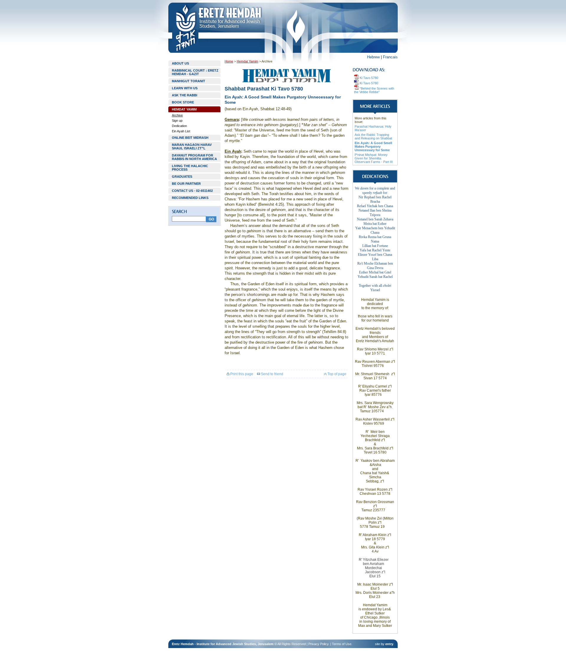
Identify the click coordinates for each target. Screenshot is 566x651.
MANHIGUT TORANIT (188, 81)
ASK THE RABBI (184, 95)
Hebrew (373, 57)
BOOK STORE (183, 102)
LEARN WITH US (185, 88)
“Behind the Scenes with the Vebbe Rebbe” (374, 90)
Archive (177, 115)
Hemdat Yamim (247, 61)
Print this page (241, 374)
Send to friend (271, 374)
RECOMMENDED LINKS (190, 198)
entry (389, 644)
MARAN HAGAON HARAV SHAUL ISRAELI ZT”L (192, 146)
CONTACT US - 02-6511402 (192, 190)
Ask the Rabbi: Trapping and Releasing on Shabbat (373, 136)
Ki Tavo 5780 (368, 78)
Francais (390, 57)
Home (229, 61)
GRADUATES (182, 176)
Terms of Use (341, 644)
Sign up (177, 120)
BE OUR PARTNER (186, 183)
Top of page (336, 374)
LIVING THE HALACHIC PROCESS (190, 167)
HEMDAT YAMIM (184, 109)
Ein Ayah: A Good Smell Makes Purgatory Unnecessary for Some (373, 146)
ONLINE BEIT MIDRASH (190, 137)
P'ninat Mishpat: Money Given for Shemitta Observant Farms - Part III (374, 158)
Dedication (179, 126)
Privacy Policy (318, 644)
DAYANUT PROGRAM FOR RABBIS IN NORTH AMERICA (194, 157)
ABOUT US (180, 63)
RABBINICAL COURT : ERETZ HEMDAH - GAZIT (195, 72)
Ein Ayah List (181, 131)
